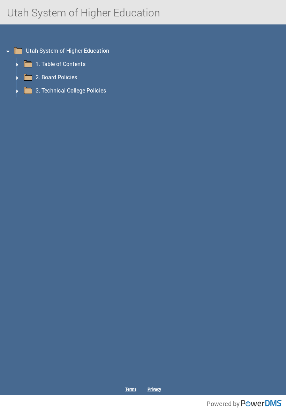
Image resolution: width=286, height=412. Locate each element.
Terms (130, 389)
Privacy (154, 389)
